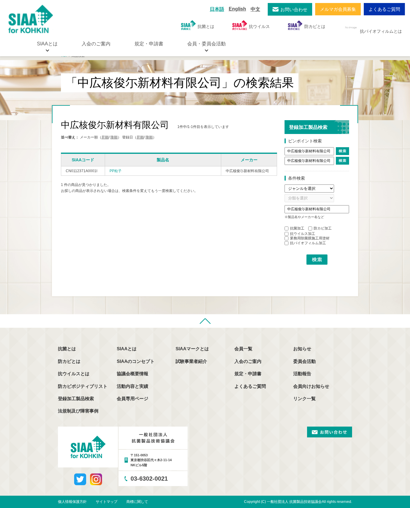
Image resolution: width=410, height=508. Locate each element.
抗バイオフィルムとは (381, 31)
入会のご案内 (96, 43)
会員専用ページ (132, 398)
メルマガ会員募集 (338, 9)
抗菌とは (205, 26)
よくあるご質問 (384, 9)
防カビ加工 (323, 228)
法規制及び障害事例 (78, 410)
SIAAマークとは (192, 348)
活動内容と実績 (132, 386)
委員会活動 (304, 361)
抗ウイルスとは (73, 373)
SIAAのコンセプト (136, 361)
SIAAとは (127, 348)
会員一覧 (243, 348)
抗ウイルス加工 (302, 234)
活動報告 (302, 373)
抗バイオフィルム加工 (308, 243)
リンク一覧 (304, 398)
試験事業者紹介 (191, 361)
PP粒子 (116, 171)
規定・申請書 (148, 43)
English (237, 8)
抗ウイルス (259, 26)
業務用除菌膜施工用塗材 (310, 238)
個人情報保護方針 (72, 502)
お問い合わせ (293, 9)
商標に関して (137, 502)
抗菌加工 (297, 228)
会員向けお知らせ (311, 386)
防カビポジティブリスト (82, 386)
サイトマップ (106, 502)
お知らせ (302, 348)
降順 (114, 137)
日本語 (217, 9)
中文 (255, 9)
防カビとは (314, 26)
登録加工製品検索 (76, 398)
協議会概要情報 (132, 373)
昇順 (105, 137)
